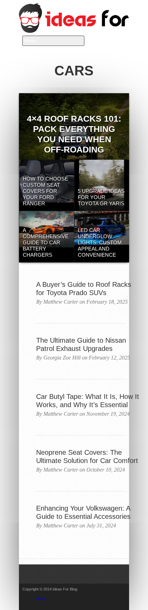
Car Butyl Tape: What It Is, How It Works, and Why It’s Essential (87, 400)
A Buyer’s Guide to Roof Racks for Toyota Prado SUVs (83, 288)
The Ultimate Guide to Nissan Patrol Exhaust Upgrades (81, 344)
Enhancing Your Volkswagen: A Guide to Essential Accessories (83, 512)
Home (41, 599)
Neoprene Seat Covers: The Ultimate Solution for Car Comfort (87, 456)
